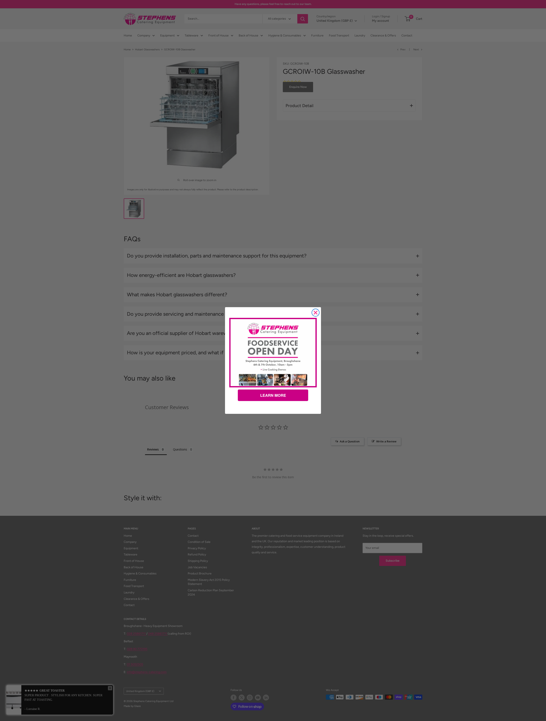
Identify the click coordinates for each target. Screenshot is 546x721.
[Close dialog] (315, 312)
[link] (273, 352)
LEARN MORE (273, 395)
